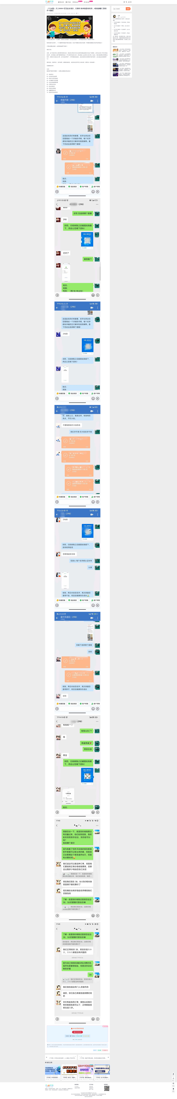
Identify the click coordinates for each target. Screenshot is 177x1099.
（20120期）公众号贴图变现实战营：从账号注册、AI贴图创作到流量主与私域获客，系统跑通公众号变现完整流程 (125, 56)
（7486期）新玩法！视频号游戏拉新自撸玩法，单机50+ (69, 1078)
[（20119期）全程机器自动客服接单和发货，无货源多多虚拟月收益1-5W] (115, 65)
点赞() (106, 1050)
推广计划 (91, 1089)
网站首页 (62, 2)
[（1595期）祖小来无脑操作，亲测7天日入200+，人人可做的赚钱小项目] (102, 1069)
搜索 (128, 9)
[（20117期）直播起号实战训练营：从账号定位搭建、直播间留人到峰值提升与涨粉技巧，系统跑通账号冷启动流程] (115, 74)
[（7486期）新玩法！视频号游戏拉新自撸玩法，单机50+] (69, 1069)
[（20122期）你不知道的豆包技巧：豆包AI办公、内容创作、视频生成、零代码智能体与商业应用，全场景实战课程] (115, 50)
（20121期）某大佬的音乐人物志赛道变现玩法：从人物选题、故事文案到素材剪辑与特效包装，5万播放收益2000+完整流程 (125, 61)
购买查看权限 (78, 1032)
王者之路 (89, 2)
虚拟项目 (86, 1076)
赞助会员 (78, 2)
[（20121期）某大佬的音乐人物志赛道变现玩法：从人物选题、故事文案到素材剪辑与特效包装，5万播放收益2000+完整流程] (115, 60)
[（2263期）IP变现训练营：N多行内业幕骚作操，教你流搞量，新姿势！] (52, 1069)
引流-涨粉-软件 (55, 1076)
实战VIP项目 (57, 13)
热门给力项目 (64, 13)
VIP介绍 (91, 1086)
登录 (130, 2)
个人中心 (76, 1086)
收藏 (100, 1050)
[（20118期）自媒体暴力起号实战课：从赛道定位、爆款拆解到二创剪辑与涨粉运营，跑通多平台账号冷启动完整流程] (115, 69)
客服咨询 (91, 1087)
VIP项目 (69, 2)
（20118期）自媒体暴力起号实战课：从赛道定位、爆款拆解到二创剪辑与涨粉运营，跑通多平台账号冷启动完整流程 (125, 71)
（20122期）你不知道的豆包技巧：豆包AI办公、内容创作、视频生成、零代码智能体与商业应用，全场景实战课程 (125, 51)
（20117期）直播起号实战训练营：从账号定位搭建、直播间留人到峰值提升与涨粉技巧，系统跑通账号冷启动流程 (125, 75)
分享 (95, 1050)
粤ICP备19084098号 (88, 1096)
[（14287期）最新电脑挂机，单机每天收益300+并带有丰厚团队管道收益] (85, 1069)
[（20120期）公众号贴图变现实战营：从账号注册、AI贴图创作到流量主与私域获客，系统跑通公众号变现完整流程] (115, 55)
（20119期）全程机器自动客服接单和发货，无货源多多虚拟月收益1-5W (125, 65)
